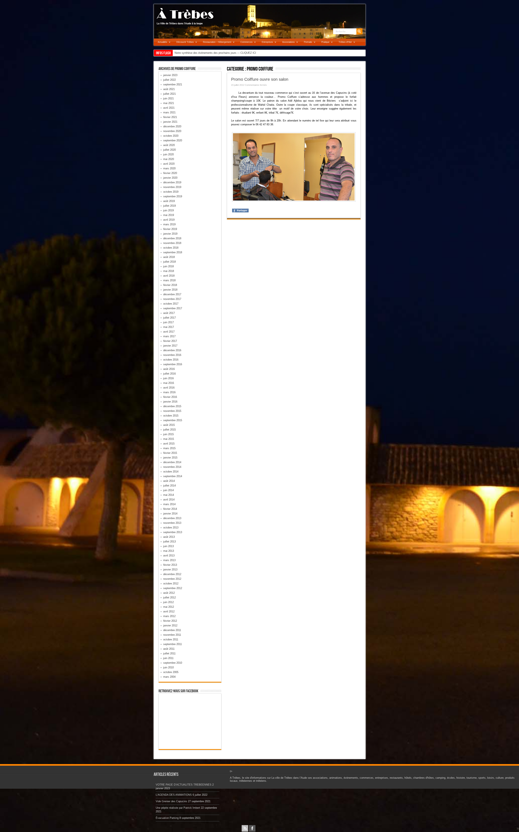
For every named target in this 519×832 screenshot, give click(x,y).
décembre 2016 (172, 350)
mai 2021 (168, 103)
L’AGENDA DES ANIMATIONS (174, 794)
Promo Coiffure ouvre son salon (259, 79)
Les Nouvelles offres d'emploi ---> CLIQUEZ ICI (202, 52)
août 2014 (169, 480)
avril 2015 (169, 443)
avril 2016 (169, 387)
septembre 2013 (172, 532)
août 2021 (169, 89)
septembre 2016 (172, 364)
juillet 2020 (169, 149)
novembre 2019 (172, 187)
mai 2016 (168, 382)
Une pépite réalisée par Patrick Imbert (178, 807)
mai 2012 (168, 606)
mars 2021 (169, 112)
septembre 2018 (172, 252)
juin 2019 (168, 210)
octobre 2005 (170, 672)
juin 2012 (168, 602)
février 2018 (170, 285)
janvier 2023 (170, 75)
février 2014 (170, 508)
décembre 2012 (172, 574)
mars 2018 (169, 280)
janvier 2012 (170, 625)
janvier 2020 (170, 177)
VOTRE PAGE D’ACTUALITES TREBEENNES (183, 784)
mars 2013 (169, 560)
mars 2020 (169, 168)
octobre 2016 (170, 359)
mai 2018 (168, 271)
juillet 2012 (169, 597)
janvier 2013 (170, 569)
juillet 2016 (169, 373)
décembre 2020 (172, 126)
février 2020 (170, 173)
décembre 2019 (172, 182)
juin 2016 (168, 378)
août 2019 (169, 201)
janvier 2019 (170, 233)
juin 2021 (168, 98)
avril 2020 (169, 163)
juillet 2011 (169, 653)
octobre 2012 (170, 583)
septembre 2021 (172, 84)
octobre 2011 (170, 639)
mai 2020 (168, 159)
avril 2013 (169, 555)
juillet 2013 (169, 541)
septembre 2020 (172, 140)
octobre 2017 (170, 303)
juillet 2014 (169, 485)
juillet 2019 (169, 205)
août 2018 (169, 257)
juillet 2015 (169, 429)
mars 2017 (169, 336)
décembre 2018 (172, 238)
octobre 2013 (170, 527)
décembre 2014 (172, 462)
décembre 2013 (172, 518)
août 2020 (169, 145)
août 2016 (169, 368)
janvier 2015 (170, 457)
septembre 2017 (172, 308)
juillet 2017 (169, 317)
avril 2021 (169, 107)
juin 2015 (168, 434)
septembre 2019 (172, 196)
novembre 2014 (172, 466)
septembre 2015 (172, 420)
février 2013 (170, 564)
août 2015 (169, 424)
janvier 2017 (170, 345)
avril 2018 (169, 275)
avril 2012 (169, 611)
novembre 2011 (172, 634)
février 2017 (170, 340)
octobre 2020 (170, 135)
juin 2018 (168, 266)
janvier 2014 (170, 513)
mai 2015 (168, 438)
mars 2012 (169, 616)
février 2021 (170, 117)
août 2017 (169, 313)
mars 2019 (169, 224)
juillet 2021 (169, 93)
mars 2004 (169, 676)
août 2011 (169, 648)
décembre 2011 (172, 630)
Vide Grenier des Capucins (171, 801)
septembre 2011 (172, 644)
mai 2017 (168, 327)
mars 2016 (169, 392)
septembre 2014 (172, 476)
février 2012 (170, 620)
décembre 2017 (172, 294)
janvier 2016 (170, 401)
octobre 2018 (170, 247)
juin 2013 (168, 546)
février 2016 (170, 396)
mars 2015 (169, 448)
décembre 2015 (172, 406)
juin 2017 (168, 322)
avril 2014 (169, 499)
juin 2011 (168, 658)
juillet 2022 (169, 79)
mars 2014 (169, 504)
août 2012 (169, 592)
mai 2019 (168, 215)
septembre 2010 (172, 662)
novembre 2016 (172, 354)
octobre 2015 (170, 415)
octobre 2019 (170, 191)
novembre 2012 (172, 578)
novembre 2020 (172, 131)
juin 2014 (168, 490)
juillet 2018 (169, 261)
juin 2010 (168, 667)
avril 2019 (169, 219)
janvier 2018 (170, 289)
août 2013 (169, 536)
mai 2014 (168, 494)
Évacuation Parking (167, 817)
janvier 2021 (170, 121)
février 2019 (170, 229)
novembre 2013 (172, 522)
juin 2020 (168, 154)
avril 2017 (169, 331)
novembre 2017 (172, 299)
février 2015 (170, 452)
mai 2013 (168, 550)
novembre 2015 (172, 410)
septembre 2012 (172, 588)
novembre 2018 (172, 243)
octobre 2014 (170, 471)
